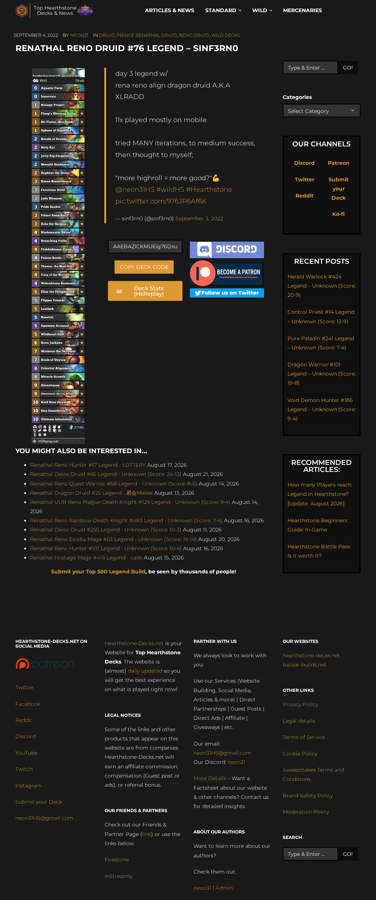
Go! (348, 67)
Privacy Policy (300, 704)
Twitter (304, 179)
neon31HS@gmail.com (44, 818)
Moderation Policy (306, 811)
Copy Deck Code (144, 267)
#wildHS (170, 189)
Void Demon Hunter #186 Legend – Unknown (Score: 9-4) (322, 409)
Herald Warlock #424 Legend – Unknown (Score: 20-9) (322, 285)
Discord (304, 163)
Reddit (305, 195)
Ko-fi (338, 214)
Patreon (339, 163)
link (146, 834)
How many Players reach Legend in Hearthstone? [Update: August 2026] (319, 493)
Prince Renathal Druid (147, 35)
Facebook (27, 704)
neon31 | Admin (213, 888)
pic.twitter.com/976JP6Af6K (161, 201)
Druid (107, 35)
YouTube (26, 753)
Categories (297, 97)
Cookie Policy (300, 753)
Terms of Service (304, 737)
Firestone (117, 859)
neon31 (79, 35)
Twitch (24, 769)
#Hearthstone (209, 189)
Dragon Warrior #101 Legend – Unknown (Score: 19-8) (322, 373)
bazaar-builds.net (304, 664)
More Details (210, 778)
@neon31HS (135, 189)
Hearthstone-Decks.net (134, 643)
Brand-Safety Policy (308, 795)
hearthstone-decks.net (311, 655)
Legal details (299, 721)
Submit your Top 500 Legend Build (98, 571)
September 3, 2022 (199, 218)
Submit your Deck (338, 188)
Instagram (28, 785)
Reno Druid (194, 35)
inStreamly (119, 876)
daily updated (145, 671)
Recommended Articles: (321, 466)
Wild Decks (225, 35)
